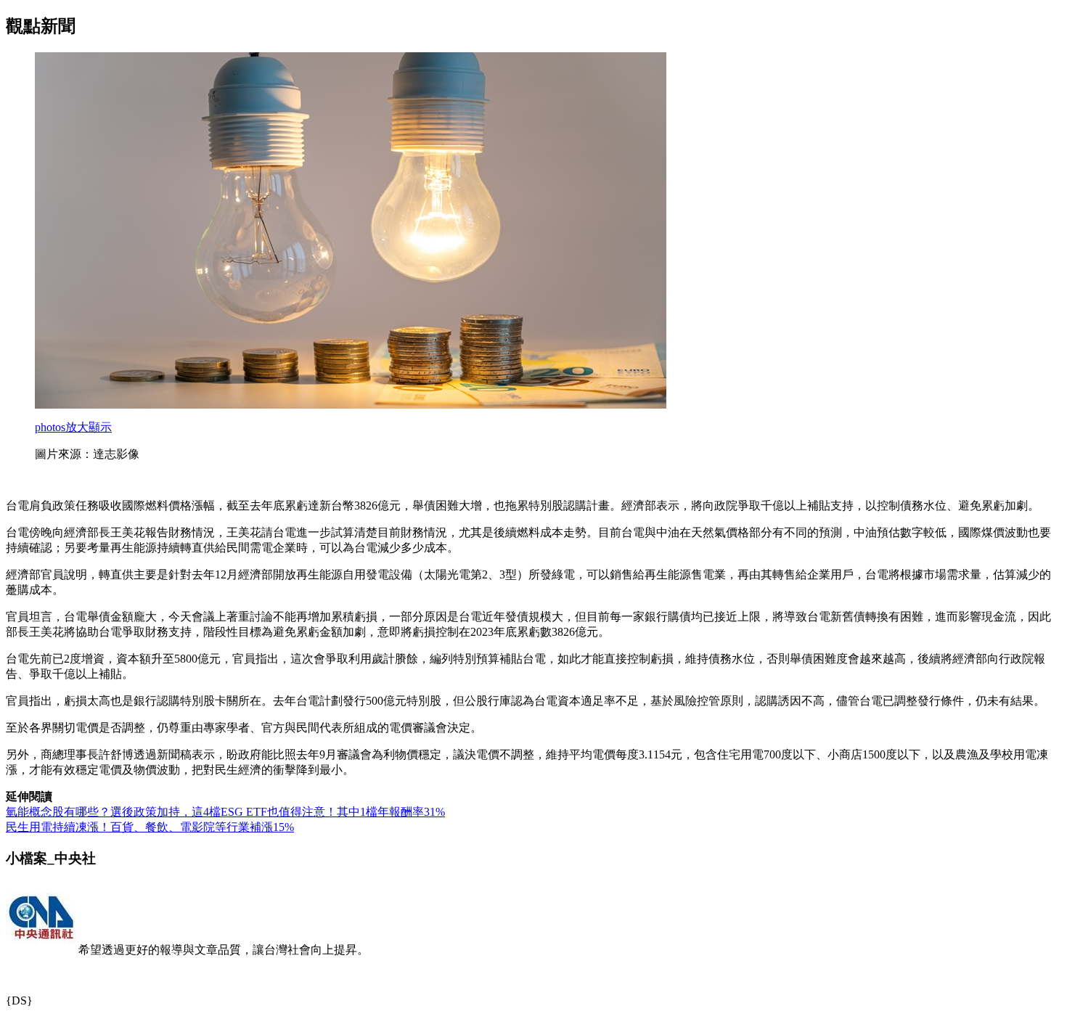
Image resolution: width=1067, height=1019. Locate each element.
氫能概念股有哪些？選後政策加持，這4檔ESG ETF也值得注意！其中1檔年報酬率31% (225, 812)
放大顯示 (73, 427)
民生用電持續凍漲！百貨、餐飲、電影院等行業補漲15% (150, 827)
